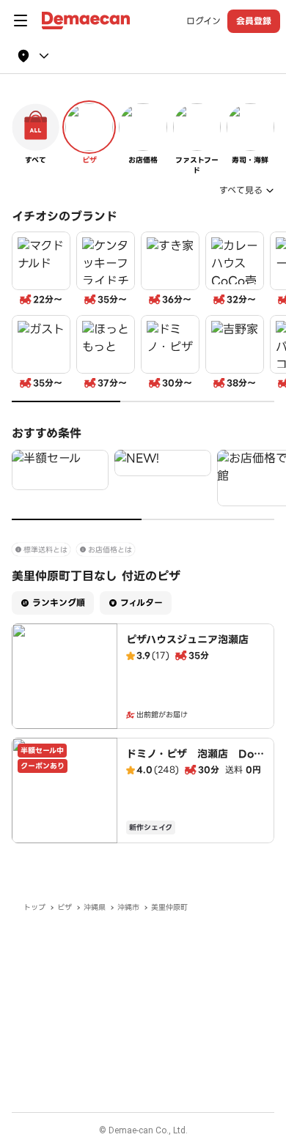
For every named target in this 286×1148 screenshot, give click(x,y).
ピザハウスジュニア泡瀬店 (187, 640)
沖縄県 (95, 907)
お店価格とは (110, 550)
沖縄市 (128, 907)
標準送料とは (45, 550)
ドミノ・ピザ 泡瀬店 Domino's (195, 761)
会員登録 (253, 21)
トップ (34, 907)
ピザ (64, 907)
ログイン (203, 21)
